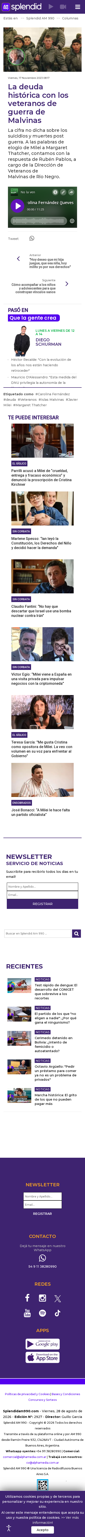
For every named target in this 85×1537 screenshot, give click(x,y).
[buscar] (76, 933)
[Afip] (42, 1487)
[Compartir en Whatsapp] (31, 238)
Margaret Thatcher (31, 405)
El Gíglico (19, 463)
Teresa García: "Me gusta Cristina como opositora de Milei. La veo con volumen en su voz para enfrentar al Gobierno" (41, 749)
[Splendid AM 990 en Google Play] (42, 1344)
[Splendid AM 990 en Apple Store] (42, 1358)
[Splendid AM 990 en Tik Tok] (57, 1313)
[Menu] (77, 7)
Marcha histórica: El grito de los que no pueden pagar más (56, 1099)
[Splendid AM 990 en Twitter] (57, 1298)
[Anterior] (18, 259)
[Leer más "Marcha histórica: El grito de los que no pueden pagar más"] (19, 1095)
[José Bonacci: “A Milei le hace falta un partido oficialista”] (42, 780)
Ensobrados (21, 802)
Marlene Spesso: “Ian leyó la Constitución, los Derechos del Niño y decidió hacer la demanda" (41, 543)
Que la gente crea (33, 317)
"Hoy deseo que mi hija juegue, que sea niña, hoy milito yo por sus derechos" (50, 263)
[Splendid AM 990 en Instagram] (42, 1298)
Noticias (42, 979)
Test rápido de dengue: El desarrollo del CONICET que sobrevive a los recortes (56, 991)
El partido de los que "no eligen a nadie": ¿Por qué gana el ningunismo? (55, 1018)
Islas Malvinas (52, 400)
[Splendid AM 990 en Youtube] (27, 1313)
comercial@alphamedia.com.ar (24, 1457)
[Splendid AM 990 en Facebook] (27, 1298)
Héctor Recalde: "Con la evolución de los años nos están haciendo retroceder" (41, 365)
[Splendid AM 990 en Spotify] (42, 1313)
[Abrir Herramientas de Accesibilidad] (8, 1528)
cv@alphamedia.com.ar (42, 1462)
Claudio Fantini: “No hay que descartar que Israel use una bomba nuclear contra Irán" (41, 611)
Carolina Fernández (54, 394)
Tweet (13, 239)
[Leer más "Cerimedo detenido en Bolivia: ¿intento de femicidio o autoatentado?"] (19, 1038)
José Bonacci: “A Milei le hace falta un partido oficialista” (40, 812)
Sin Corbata (21, 531)
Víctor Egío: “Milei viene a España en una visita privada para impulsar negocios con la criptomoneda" (41, 679)
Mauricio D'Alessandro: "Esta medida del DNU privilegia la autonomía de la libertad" (43, 382)
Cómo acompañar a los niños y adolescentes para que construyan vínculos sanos (34, 288)
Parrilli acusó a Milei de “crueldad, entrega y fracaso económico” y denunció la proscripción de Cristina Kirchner (41, 478)
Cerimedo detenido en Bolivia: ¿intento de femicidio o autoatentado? (54, 1044)
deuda (11, 400)
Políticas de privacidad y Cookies (27, 1394)
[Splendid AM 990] (21, 7)
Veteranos (28, 400)
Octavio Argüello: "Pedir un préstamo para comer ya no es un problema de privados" (55, 1073)
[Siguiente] (67, 284)
